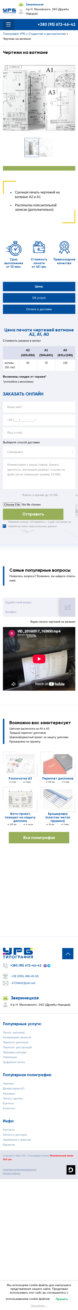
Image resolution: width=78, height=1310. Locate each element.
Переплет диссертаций (17, 1047)
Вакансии (9, 1144)
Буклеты (8, 1103)
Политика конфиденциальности (19, 1169)
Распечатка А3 (20, 778)
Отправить (33, 514)
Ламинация (10, 1057)
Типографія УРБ (14, 33)
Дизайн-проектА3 (13, 1088)
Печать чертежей (14, 1032)
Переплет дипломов (57, 778)
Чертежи (8, 1083)
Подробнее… (39, 1305)
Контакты (9, 1129)
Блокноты (9, 1108)
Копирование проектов (17, 1037)
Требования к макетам (17, 1139)
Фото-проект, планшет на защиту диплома (20, 817)
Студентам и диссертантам (47, 33)
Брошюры (9, 1093)
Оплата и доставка (15, 1134)
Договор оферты (11, 1173)
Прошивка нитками (14, 1052)
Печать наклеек (13, 1098)
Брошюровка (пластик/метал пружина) (57, 817)
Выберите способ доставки (21, 442)
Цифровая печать (14, 1062)
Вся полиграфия (39, 837)
